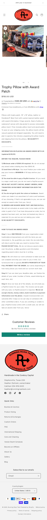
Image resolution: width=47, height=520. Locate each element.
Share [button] (6, 314)
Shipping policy (36, 510)
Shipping (4, 103)
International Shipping (12, 432)
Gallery (7, 457)
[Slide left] (18, 82)
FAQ (6, 427)
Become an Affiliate (11, 447)
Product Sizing (10, 412)
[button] (4, 14)
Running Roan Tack (14, 507)
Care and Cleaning (11, 437)
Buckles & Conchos (11, 407)
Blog (6, 462)
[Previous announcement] (4, 2)
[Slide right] (28, 82)
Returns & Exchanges (12, 417)
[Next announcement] (43, 2)
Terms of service (24, 510)
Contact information (24, 514)
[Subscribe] (38, 475)
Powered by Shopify (27, 507)
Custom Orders (10, 422)
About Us (8, 452)
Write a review (23, 335)
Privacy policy (12, 510)
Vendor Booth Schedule (13, 442)
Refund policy (40, 507)
